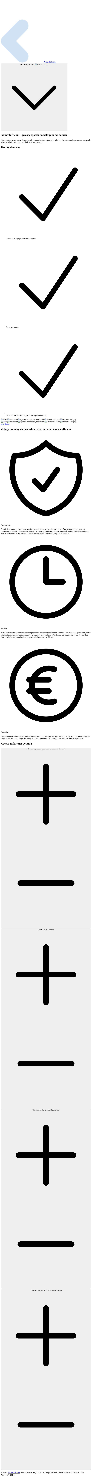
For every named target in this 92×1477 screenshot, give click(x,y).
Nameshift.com (14, 1473)
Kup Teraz (5, 424)
